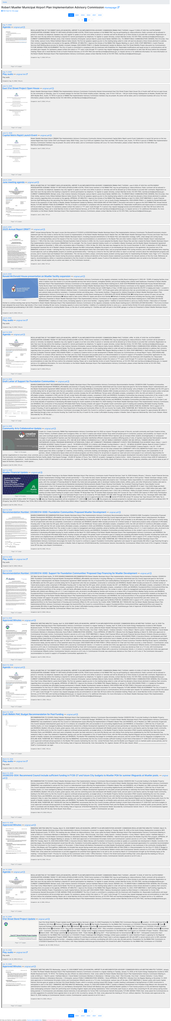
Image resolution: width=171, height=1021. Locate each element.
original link (21, 74)
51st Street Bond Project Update (19, 919)
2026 (71, 15)
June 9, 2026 (7, 180)
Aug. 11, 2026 (7, 25)
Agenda (7, 27)
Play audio (8, 74)
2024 (83, 15)
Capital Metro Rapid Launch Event (20, 135)
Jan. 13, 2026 (7, 870)
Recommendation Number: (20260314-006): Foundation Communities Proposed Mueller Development (54, 512)
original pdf (18, 27)
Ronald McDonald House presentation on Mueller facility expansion (36, 276)
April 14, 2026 (7, 332)
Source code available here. (34, 1020)
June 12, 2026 (7, 133)
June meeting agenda (13, 182)
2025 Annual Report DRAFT (17, 229)
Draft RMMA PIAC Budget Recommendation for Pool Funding (33, 714)
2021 (94, 15)
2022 (88, 15)
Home (5, 2)
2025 (77, 15)
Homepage (111, 7)
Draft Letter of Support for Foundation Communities (29, 381)
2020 (100, 15)
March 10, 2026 (8, 665)
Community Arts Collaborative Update (22, 428)
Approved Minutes (12, 620)
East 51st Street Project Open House (21, 88)
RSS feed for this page (10, 11)
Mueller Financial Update (15, 472)
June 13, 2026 (7, 86)
